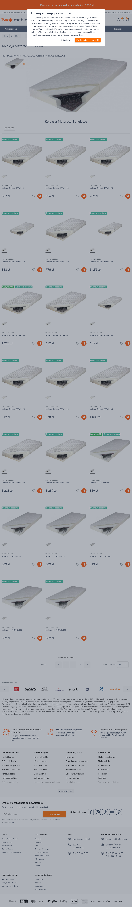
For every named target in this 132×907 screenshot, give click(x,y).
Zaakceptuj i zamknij (87, 40)
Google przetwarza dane (72, 35)
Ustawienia (65, 40)
